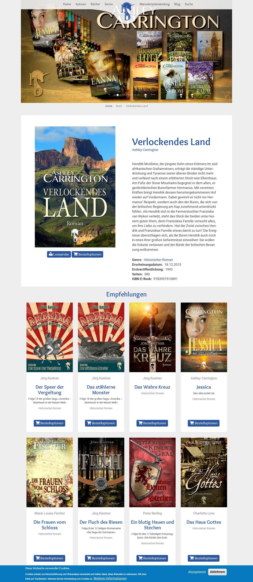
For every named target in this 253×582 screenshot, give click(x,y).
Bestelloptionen (89, 254)
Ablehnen (217, 572)
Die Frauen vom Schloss (50, 525)
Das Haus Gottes (204, 522)
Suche (189, 4)
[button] (37, 51)
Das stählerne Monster (101, 389)
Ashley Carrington (145, 150)
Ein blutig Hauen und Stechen (152, 525)
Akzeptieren (197, 572)
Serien (109, 4)
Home (67, 4)
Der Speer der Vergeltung (50, 389)
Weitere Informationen (110, 578)
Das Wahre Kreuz (152, 387)
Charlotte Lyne (204, 513)
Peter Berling (152, 513)
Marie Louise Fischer (49, 513)
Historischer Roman (158, 260)
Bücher (95, 4)
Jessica (204, 387)
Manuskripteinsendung (155, 4)
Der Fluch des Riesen (101, 522)
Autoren (81, 4)
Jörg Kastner (49, 378)
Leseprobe (61, 254)
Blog (177, 4)
